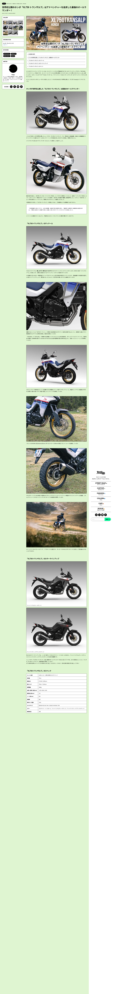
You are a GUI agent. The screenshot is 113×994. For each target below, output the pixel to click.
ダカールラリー (20, 3)
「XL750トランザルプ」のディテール (36, 60)
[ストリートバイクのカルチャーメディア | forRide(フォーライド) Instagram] (96, 515)
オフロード (15, 3)
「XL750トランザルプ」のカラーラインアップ (38, 63)
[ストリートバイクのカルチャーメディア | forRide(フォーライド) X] (99, 515)
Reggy (13, 74)
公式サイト (5, 44)
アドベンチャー (9, 3)
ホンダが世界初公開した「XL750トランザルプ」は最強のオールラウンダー (44, 57)
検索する (108, 519)
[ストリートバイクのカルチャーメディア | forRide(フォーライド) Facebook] (105, 515)
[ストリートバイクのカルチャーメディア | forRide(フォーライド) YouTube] (102, 515)
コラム (4, 3)
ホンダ (25, 3)
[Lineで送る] (18, 86)
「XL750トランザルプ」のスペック (36, 66)
